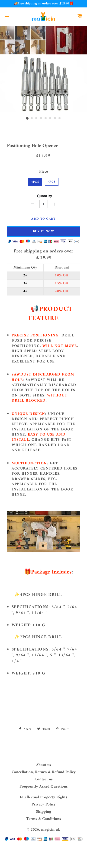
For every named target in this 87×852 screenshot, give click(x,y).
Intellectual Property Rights (43, 797)
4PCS (35, 181)
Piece (43, 172)
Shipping (43, 811)
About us (43, 764)
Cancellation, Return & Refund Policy (44, 772)
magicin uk (50, 829)
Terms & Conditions (43, 818)
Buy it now (43, 231)
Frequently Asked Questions (43, 786)
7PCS (52, 181)
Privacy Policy (44, 804)
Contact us (44, 779)
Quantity (44, 196)
